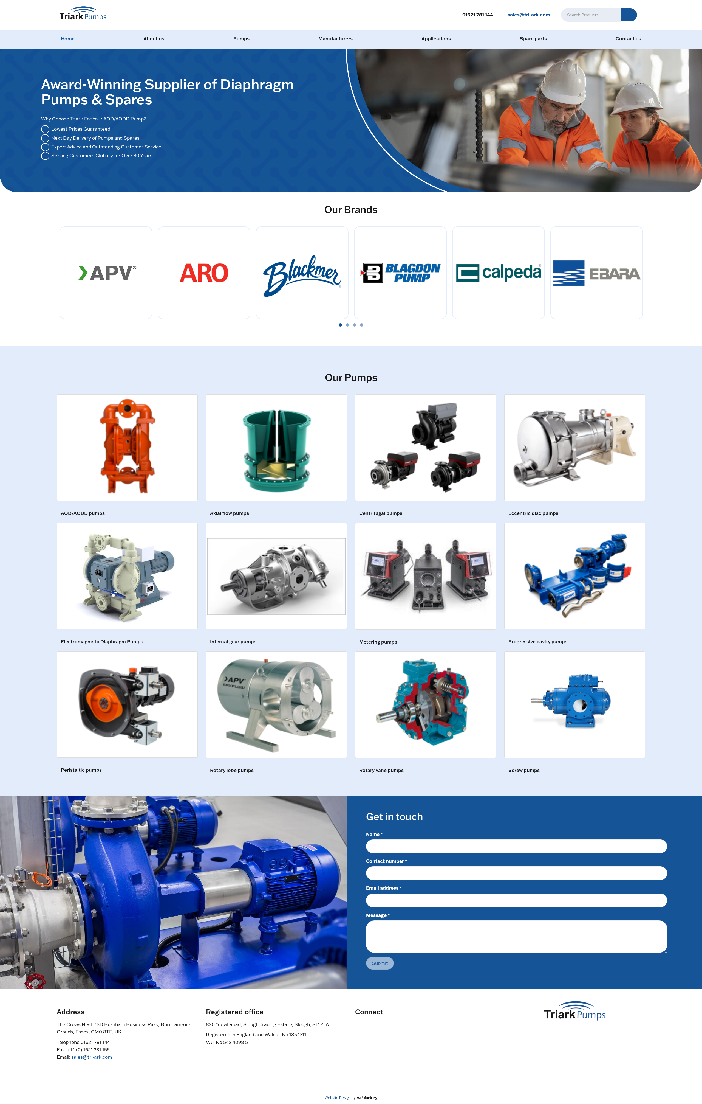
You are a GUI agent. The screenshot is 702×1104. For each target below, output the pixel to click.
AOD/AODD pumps (83, 513)
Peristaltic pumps (81, 770)
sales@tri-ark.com (529, 15)
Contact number (386, 861)
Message (378, 915)
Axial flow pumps (229, 513)
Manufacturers (335, 38)
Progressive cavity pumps (537, 641)
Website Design (338, 1097)
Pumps (241, 38)
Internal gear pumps (233, 641)
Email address (383, 888)
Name (374, 834)
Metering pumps (378, 642)
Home (68, 38)
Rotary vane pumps (381, 770)
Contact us (628, 38)
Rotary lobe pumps (232, 770)
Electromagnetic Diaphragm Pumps (102, 641)
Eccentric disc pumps (533, 513)
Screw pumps (524, 770)
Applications (436, 38)
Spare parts (533, 38)
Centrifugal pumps (380, 513)
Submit (380, 963)
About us (153, 38)
